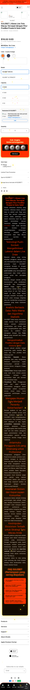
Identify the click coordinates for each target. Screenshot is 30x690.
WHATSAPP (21, 687)
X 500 (4, 98)
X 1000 (4, 92)
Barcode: (11, 30)
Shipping (9, 41)
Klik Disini (15, 153)
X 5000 (4, 87)
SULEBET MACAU (7, 72)
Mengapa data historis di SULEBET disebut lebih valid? (14, 596)
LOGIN (8, 687)
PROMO (3, 687)
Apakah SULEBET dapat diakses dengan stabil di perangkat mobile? (14, 601)
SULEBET (7, 225)
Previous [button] (1, 2)
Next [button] (28, 2)
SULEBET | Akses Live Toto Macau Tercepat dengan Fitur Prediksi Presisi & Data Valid (15, 2)
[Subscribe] (24, 671)
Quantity (3, 126)
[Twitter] (5, 191)
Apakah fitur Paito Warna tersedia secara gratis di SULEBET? (13, 591)
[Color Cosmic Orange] (3, 56)
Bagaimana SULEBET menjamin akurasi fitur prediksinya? (13, 586)
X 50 (3, 103)
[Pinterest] (7, 191)
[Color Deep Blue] (8, 56)
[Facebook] (2, 191)
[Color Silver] (14, 56)
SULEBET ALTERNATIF (8, 77)
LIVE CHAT (26, 687)
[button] (15, 172)
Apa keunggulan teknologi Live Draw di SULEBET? (14, 580)
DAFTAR (14, 687)
